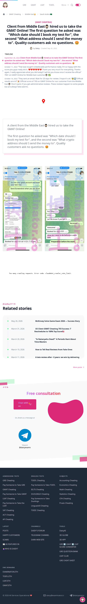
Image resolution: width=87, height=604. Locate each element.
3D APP (62, 539)
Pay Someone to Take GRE (14, 485)
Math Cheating (65, 489)
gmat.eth (7, 585)
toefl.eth (7, 576)
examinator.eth (10, 572)
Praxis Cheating (66, 503)
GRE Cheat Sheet (67, 560)
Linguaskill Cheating (39, 506)
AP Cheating (8, 519)
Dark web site (37, 539)
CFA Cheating (65, 498)
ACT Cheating (8, 515)
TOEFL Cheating (38, 480)
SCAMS (6, 539)
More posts (77, 367)
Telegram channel (40, 535)
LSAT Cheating (9, 498)
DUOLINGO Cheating (40, 494)
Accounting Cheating (68, 480)
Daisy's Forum (38, 530)
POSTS (5, 530)
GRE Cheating (8, 480)
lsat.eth (6, 581)
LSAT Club (63, 556)
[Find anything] (72, 5)
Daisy (37, 48)
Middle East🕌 (30, 14)
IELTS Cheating (37, 489)
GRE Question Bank (68, 551)
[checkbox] (78, 5)
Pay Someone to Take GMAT (15, 494)
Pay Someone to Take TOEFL (43, 485)
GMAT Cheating (15, 14)
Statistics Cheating (67, 494)
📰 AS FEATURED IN (11, 544)
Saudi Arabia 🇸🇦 (46, 14)
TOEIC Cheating (38, 510)
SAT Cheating (8, 510)
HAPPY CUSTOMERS (11, 535)
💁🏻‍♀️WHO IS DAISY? (10, 548)
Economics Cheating (68, 485)
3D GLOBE (63, 535)
